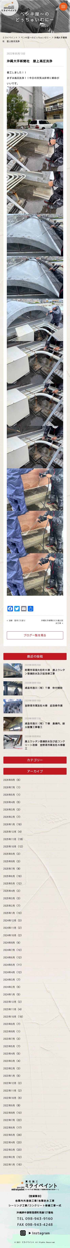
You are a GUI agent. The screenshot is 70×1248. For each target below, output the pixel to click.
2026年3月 (9, 809)
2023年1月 (9, 1076)
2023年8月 (9, 1031)
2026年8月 (9, 780)
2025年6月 (9, 876)
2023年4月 (9, 1053)
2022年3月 (9, 1150)
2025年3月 (9, 898)
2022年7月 (9, 1120)
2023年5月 (9, 1046)
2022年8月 (9, 1113)
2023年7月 (9, 1039)
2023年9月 (9, 1024)
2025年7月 (9, 869)
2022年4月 (9, 1142)
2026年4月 (9, 802)
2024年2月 (9, 987)
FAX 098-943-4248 (35, 1224)
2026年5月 (9, 795)
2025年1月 (9, 913)
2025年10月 (9, 846)
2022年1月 (9, 1164)
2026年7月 (9, 787)
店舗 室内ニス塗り (17, 620)
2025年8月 (9, 861)
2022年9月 (9, 1105)
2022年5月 (9, 1135)
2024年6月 (9, 957)
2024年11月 (9, 928)
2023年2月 (9, 1068)
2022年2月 (9, 1157)
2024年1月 (9, 994)
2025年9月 (9, 854)
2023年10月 (9, 1017)
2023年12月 (9, 1002)
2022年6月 (9, 1127)
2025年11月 (9, 839)
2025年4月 (9, 891)
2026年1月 (9, 824)
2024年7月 (9, 950)
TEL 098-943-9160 (35, 1218)
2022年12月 (9, 1083)
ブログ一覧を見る (35, 635)
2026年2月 (9, 817)
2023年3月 (9, 1061)
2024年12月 (9, 920)
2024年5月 (9, 965)
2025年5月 (9, 883)
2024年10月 (9, 935)
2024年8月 (9, 943)
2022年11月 (9, 1090)
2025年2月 (9, 906)
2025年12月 (9, 832)
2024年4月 (9, 972)
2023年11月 (9, 1009)
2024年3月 (9, 980)
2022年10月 (9, 1098)
